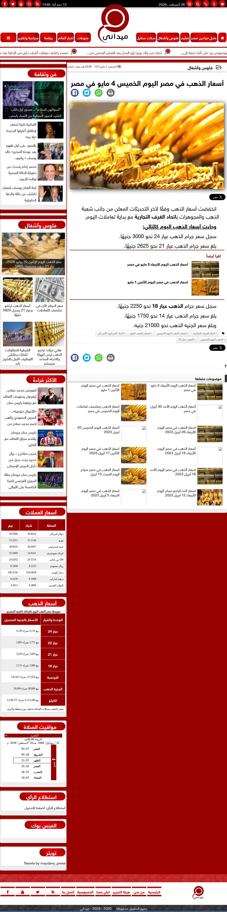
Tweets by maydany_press (44, 863)
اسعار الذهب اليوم (140, 333)
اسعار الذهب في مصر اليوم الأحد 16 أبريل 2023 (173, 472)
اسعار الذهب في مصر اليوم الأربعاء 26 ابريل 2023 (177, 429)
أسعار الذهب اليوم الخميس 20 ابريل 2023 (98, 429)
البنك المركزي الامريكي (110, 333)
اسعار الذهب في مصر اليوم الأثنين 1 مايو (157, 281)
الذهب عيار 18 (167, 305)
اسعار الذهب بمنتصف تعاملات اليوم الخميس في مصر (98, 408)
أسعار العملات (41, 512)
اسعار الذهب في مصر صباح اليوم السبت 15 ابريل (100, 472)
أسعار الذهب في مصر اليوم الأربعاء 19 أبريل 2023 (177, 451)
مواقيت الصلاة (40, 726)
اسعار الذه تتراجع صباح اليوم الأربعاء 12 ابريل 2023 (176, 493)
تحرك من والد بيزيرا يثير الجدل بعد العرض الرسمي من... (142, 52)
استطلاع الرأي (41, 796)
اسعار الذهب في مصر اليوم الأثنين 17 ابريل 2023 (100, 451)
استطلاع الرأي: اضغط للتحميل (45, 807)
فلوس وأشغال (200, 67)
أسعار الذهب (43, 603)
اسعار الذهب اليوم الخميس (171, 333)
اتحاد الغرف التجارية (155, 216)
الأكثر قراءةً (45, 379)
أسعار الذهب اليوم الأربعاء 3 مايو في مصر (157, 264)
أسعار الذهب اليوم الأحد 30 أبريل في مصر (173, 408)
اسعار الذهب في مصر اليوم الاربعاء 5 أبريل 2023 (100, 493)
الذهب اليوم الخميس (211, 339)
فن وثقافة (45, 73)
